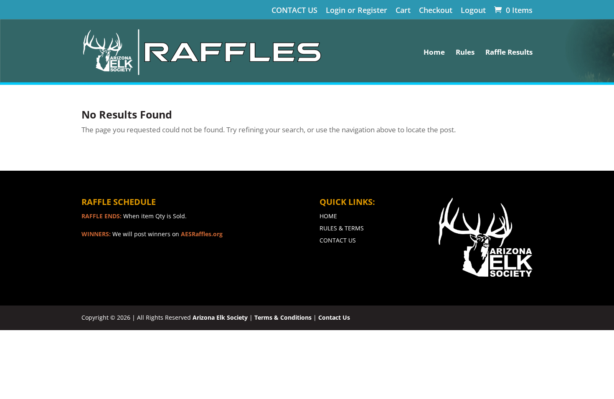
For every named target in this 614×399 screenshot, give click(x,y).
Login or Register (356, 10)
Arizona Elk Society (220, 317)
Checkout (435, 10)
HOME (328, 216)
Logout (473, 10)
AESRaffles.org (202, 234)
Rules (465, 53)
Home (434, 53)
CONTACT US (294, 10)
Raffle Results (509, 53)
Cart (403, 10)
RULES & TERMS (342, 228)
